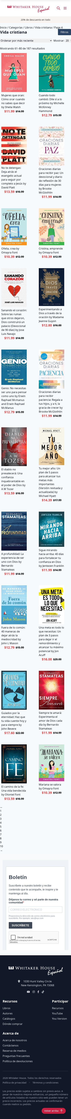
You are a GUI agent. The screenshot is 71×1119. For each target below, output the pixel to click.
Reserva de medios (14, 1051)
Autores (8, 1013)
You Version (59, 1018)
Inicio (3, 27)
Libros (29, 27)
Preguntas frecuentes (16, 1056)
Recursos (58, 1008)
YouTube (57, 1013)
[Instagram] (34, 992)
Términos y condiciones (45, 1082)
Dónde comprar (13, 1024)
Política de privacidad (14, 1082)
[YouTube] (28, 992)
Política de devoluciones (18, 1061)
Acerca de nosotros (15, 1040)
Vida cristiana (43, 27)
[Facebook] (38, 992)
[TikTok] (43, 992)
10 (1, 846)
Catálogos (9, 1018)
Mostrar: (58, 40)
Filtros (64, 32)
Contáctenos (10, 1045)
